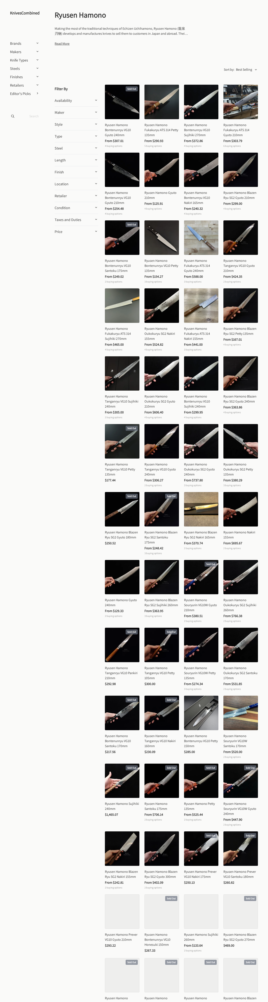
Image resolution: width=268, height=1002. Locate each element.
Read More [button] (62, 43)
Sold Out (131, 88)
